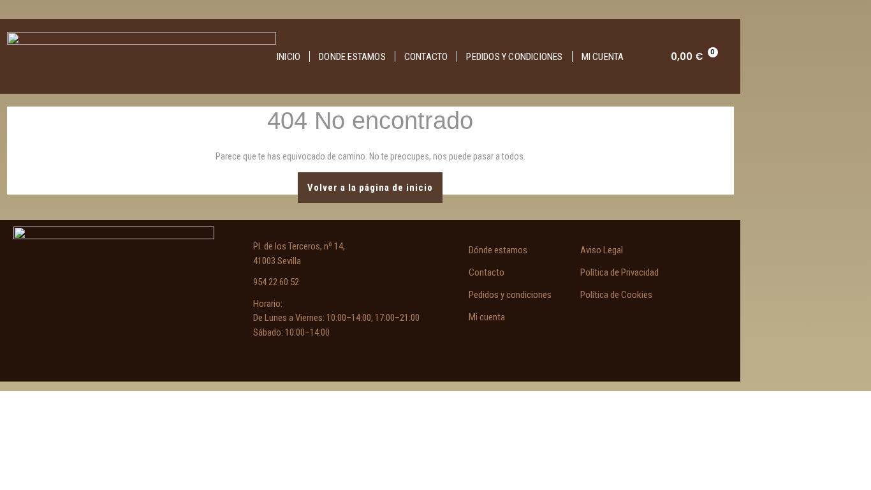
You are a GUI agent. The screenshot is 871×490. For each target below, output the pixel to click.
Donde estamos (352, 57)
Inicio (288, 57)
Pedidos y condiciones (514, 57)
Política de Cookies (616, 295)
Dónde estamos (498, 250)
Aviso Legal (601, 250)
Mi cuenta (603, 57)
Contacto (426, 57)
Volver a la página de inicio (375, 182)
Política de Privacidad (619, 272)
